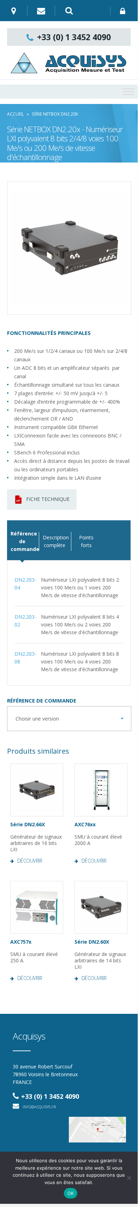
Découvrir (29, 860)
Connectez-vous (124, 11)
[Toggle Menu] (128, 91)
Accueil (15, 114)
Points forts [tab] (86, 541)
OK (70, 1193)
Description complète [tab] (54, 541)
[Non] (128, 1177)
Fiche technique (48, 499)
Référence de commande (41, 700)
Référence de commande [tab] (22, 541)
